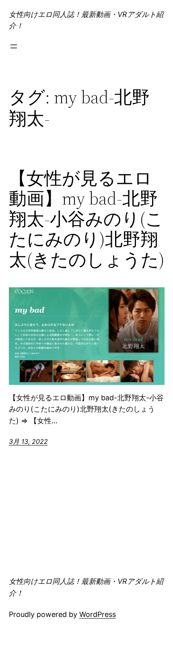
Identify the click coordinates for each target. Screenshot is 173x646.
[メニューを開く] (14, 46)
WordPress (97, 614)
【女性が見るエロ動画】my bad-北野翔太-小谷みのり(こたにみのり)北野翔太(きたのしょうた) (87, 219)
